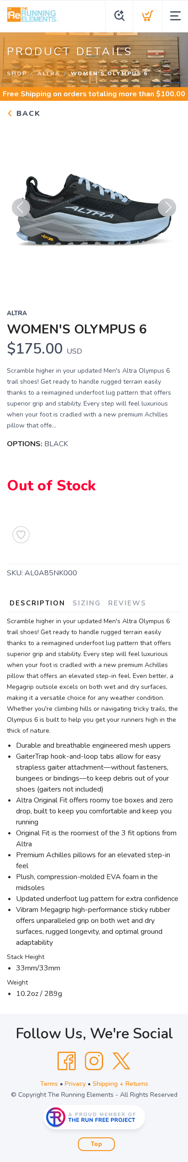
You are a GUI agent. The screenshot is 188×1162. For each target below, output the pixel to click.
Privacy (75, 1083)
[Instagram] (94, 1061)
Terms (49, 1083)
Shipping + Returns (120, 1083)
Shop (17, 73)
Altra (48, 73)
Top (96, 1144)
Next (167, 207)
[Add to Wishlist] (21, 534)
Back (27, 114)
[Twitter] (121, 1061)
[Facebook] (66, 1061)
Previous (21, 207)
